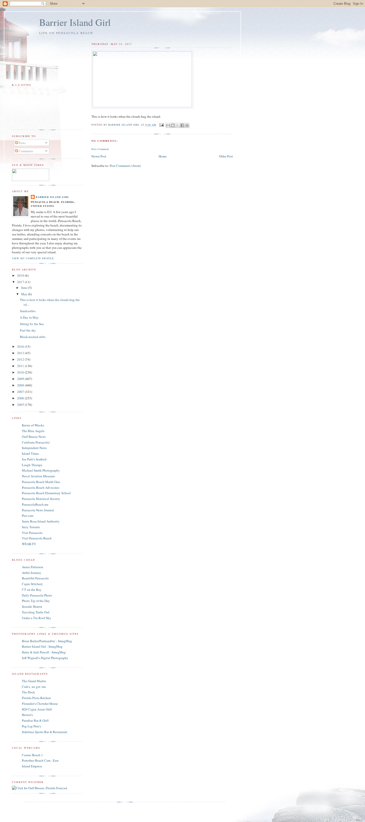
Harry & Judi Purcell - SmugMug (44, 652)
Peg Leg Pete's (31, 726)
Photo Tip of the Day (36, 600)
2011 (21, 366)
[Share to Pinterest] (186, 125)
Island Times (30, 453)
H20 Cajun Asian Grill (37, 709)
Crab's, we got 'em (34, 686)
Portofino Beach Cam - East (40, 760)
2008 (21, 385)
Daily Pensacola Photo (37, 595)
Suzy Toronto (31, 527)
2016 (21, 346)
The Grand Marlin (34, 681)
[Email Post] (161, 124)
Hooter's (27, 714)
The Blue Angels (33, 431)
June (24, 287)
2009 (21, 378)
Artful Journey (31, 572)
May (24, 294)
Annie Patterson (32, 567)
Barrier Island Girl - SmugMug (42, 646)
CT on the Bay (31, 589)
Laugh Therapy (32, 465)
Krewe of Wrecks (33, 425)
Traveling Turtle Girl (35, 612)
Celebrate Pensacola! (36, 442)
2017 (21, 282)
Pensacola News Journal (38, 510)
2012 (21, 359)
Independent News (34, 448)
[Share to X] (177, 125)
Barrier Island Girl (75, 22)
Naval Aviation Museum (38, 476)
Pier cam (27, 515)
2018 (21, 275)
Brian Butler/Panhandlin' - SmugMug (47, 641)
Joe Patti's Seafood (34, 459)
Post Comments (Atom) (125, 165)
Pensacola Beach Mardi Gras (41, 482)
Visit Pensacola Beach (37, 538)
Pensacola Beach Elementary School (46, 493)
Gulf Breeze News (34, 436)
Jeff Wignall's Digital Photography (45, 658)
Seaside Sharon (32, 606)
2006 (21, 398)
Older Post (226, 156)
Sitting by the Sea (32, 324)
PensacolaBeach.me (35, 504)
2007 (21, 391)
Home (163, 156)
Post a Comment (100, 149)
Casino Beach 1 (32, 755)
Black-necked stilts (32, 337)
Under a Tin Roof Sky (36, 618)
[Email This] (168, 125)
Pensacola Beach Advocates (40, 487)
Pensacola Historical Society (41, 498)
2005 (21, 404)
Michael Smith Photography (41, 470)
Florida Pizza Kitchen (36, 698)
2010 (21, 372)
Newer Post (98, 156)
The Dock (28, 692)
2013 (21, 353)
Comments (25, 151)
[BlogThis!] (172, 125)
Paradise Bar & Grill (35, 720)
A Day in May (29, 317)
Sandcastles (28, 311)
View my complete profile (33, 258)
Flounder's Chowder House (40, 703)
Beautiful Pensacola (35, 578)
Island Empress (32, 766)
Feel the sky (28, 330)
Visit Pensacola (32, 532)
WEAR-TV (29, 544)
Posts (22, 143)
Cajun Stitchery (32, 584)
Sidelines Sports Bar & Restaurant (44, 732)
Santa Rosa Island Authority (41, 521)
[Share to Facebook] (182, 125)
